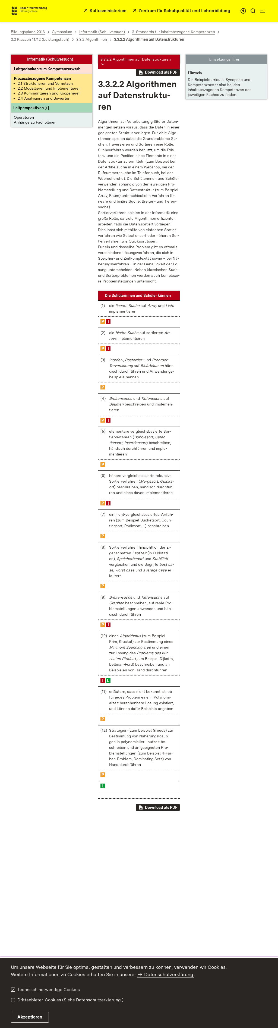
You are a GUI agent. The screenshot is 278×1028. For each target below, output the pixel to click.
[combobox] (243, 11)
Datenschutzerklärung (168, 974)
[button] (31, 108)
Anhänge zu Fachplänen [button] (35, 122)
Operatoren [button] (24, 117)
